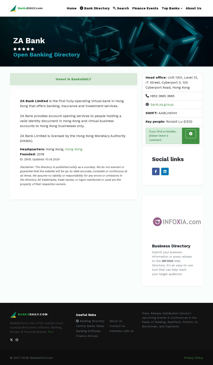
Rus (50, 331)
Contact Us (117, 326)
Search (122, 8)
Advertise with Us (121, 331)
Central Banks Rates (90, 326)
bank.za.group (162, 104)
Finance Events (145, 8)
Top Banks (171, 8)
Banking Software (88, 331)
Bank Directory (96, 8)
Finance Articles (87, 336)
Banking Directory (91, 321)
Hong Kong (73, 149)
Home (72, 8)
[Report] (191, 133)
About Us (193, 8)
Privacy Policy (193, 357)
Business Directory (171, 245)
